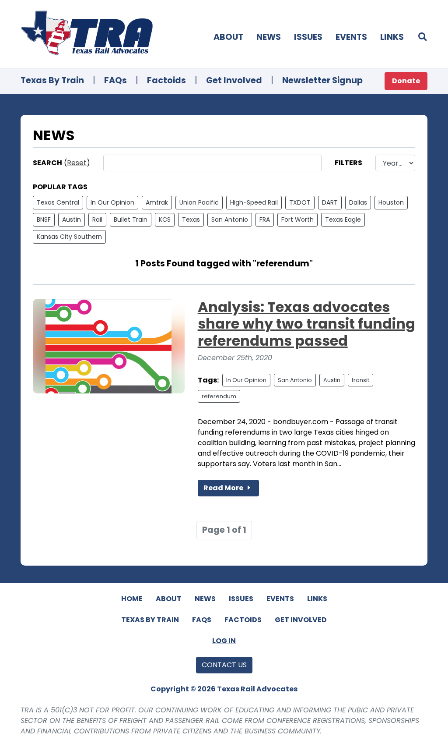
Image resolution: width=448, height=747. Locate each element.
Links (392, 37)
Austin (71, 219)
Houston (391, 202)
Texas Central (58, 202)
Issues (308, 37)
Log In (224, 641)
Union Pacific (199, 202)
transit (360, 380)
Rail (97, 219)
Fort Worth (297, 219)
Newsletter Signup (322, 80)
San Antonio (229, 219)
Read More (224, 488)
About (228, 37)
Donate (406, 81)
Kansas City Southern (69, 236)
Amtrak (157, 202)
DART (330, 202)
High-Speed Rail (254, 202)
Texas (191, 219)
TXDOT (300, 202)
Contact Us (224, 665)
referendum (219, 396)
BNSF (44, 219)
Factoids (166, 80)
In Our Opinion (112, 202)
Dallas (358, 202)
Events (351, 37)
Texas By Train (52, 80)
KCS (165, 219)
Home (132, 599)
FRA (264, 219)
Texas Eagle (343, 219)
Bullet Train (130, 219)
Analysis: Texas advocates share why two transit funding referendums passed (306, 323)
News (268, 37)
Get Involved (234, 80)
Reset (77, 163)
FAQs (115, 80)
